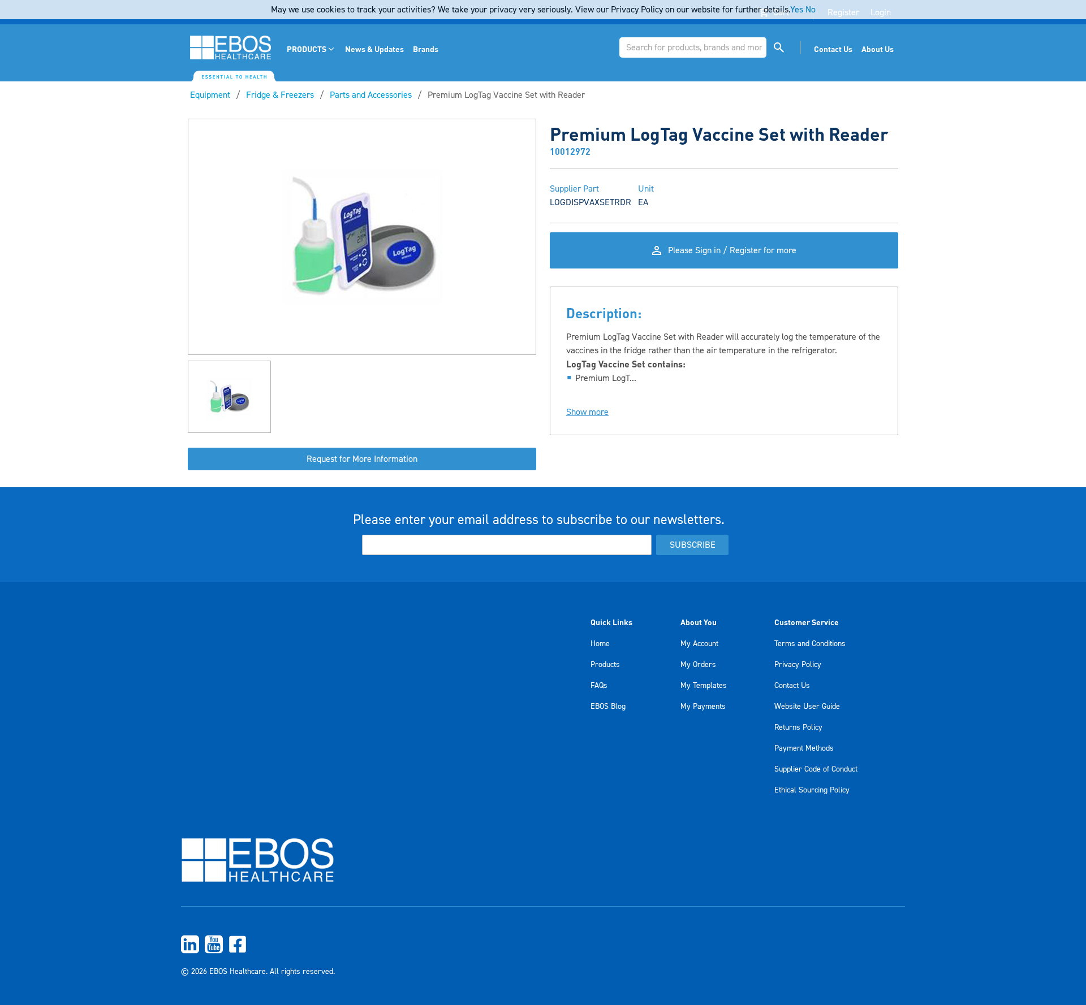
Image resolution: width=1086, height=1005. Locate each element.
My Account (699, 644)
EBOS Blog (608, 706)
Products (605, 665)
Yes (796, 9)
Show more (587, 412)
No (810, 9)
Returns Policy (798, 727)
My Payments (703, 706)
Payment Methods (804, 748)
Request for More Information (362, 459)
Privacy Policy (797, 665)
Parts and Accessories (371, 95)
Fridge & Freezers (280, 95)
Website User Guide (807, 706)
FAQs (599, 686)
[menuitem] (311, 49)
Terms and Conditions (810, 644)
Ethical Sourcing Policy (812, 790)
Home (600, 644)
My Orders (698, 665)
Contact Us (792, 686)
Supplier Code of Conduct (815, 769)
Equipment (210, 95)
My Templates (703, 686)
